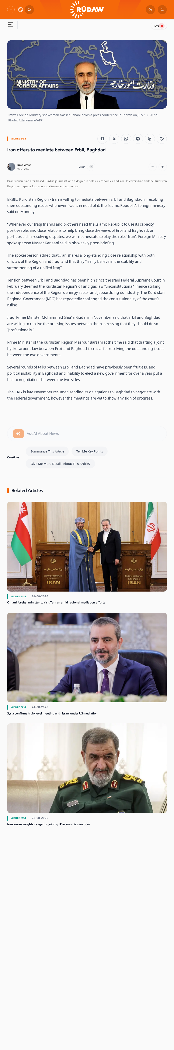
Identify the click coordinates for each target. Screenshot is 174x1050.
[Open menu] (10, 25)
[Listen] (91, 167)
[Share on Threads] (150, 139)
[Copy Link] (162, 139)
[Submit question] (18, 433)
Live (156, 26)
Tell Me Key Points (89, 451)
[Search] (29, 9)
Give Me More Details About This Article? (60, 463)
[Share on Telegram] (138, 139)
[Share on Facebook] (102, 139)
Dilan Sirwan (24, 165)
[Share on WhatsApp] (126, 139)
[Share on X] (114, 139)
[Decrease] (153, 167)
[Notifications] (162, 9)
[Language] (20, 9)
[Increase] (163, 167)
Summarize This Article (47, 451)
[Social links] (10, 9)
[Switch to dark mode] (150, 9)
